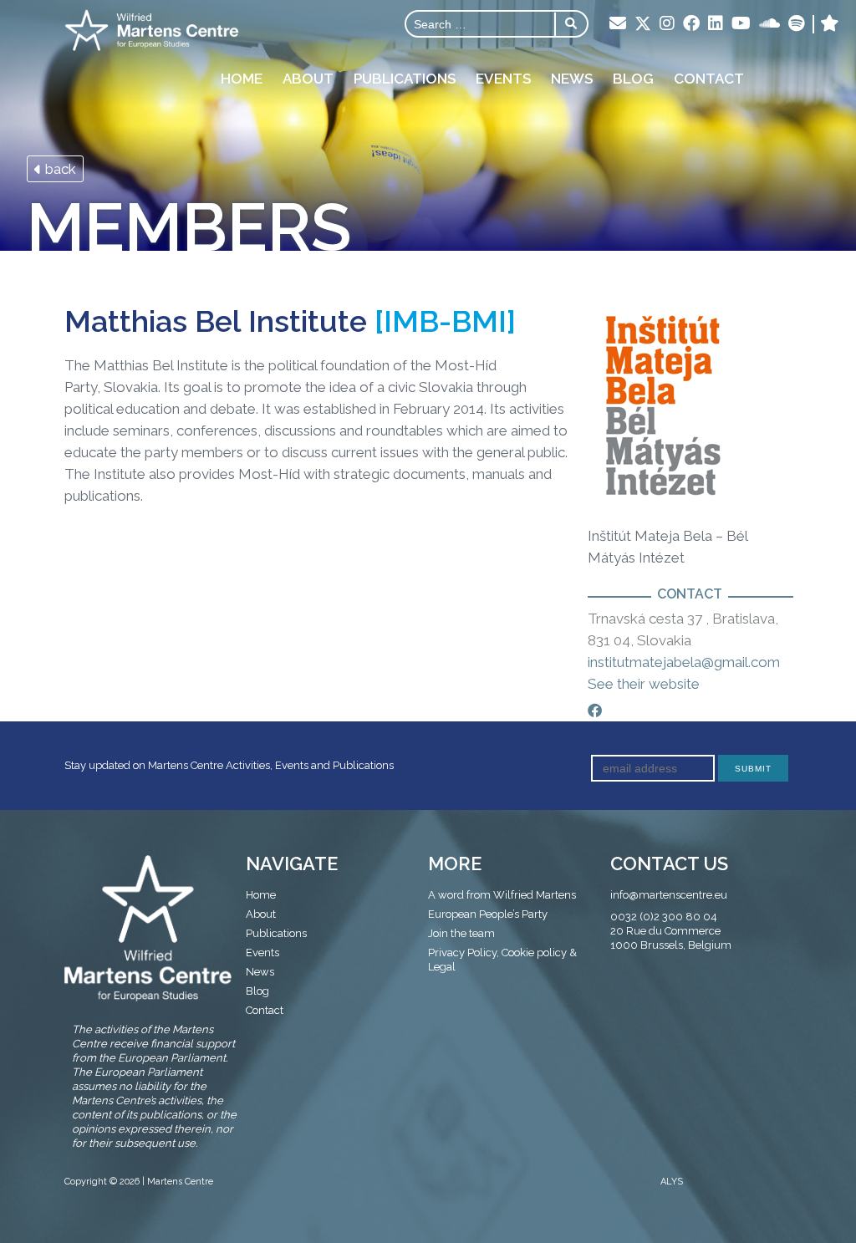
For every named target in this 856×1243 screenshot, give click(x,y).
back (59, 168)
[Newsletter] (617, 24)
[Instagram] (667, 24)
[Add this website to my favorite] (829, 24)
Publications (405, 78)
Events (503, 78)
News (572, 78)
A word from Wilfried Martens (502, 895)
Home (241, 78)
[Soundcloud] (769, 24)
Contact (709, 78)
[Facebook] (691, 24)
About (308, 78)
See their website (644, 683)
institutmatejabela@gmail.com (684, 662)
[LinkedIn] (715, 24)
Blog (633, 78)
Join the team (461, 933)
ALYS (671, 1181)
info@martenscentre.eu (668, 895)
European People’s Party (488, 914)
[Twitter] (642, 25)
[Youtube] (741, 24)
